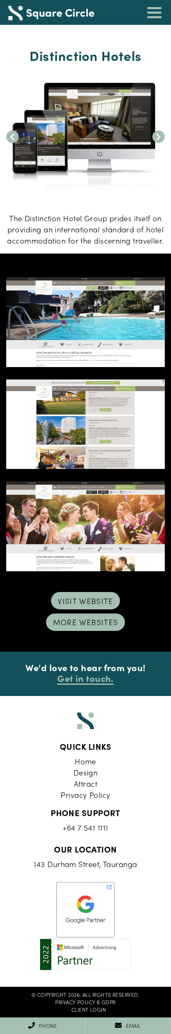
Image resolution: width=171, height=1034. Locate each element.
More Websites (85, 622)
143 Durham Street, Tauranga (85, 864)
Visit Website (85, 601)
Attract (85, 783)
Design (85, 772)
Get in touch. (85, 678)
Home (85, 761)
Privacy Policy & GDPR (85, 1002)
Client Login (88, 1009)
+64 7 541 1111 (85, 827)
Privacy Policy (85, 795)
